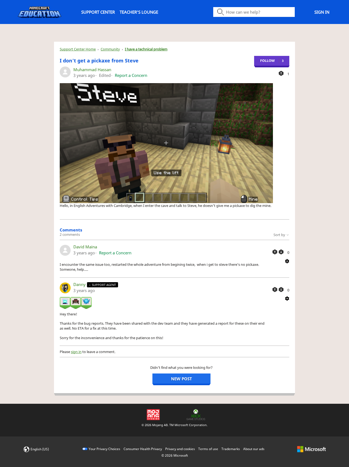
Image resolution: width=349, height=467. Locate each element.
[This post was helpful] (281, 73)
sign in (76, 351)
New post (181, 378)
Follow (267, 60)
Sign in (321, 12)
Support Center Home (78, 49)
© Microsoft (174, 455)
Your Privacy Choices (104, 449)
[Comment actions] (287, 260)
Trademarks (230, 449)
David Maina (85, 246)
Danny (80, 284)
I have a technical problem (146, 49)
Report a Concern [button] (131, 75)
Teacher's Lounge (139, 12)
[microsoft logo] (311, 449)
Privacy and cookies (180, 449)
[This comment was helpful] (275, 252)
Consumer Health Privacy (143, 449)
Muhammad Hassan (92, 69)
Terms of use (208, 449)
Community (110, 49)
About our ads (253, 449)
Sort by (279, 234)
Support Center (98, 12)
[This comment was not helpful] (281, 252)
